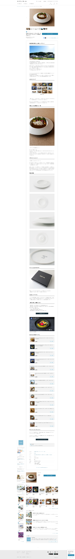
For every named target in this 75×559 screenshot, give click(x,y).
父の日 (35, 454)
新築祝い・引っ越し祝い (49, 454)
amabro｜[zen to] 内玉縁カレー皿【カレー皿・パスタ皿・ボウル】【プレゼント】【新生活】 (44, 402)
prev (27, 17)
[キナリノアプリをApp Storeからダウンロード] (51, 554)
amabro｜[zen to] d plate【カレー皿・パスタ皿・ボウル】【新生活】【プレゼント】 (44, 409)
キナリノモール (18, 6)
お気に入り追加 (71, 557)
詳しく (51, 341)
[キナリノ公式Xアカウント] (53, 552)
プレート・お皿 (43, 451)
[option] (42, 17)
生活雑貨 (35, 451)
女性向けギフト (40, 454)
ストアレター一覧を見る (55, 533)
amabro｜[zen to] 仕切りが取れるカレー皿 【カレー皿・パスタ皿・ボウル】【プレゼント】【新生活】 (44, 345)
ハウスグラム (24, 6)
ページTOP (38, 547)
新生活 (37, 454)
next (57, 17)
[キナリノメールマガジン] (57, 552)
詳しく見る (23, 482)
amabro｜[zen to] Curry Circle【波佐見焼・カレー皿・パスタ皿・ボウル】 (44, 366)
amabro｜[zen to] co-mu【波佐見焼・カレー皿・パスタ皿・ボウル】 (43, 387)
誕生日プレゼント (44, 454)
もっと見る (22, 541)
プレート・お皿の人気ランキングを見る (54, 508)
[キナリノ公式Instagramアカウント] (50, 552)
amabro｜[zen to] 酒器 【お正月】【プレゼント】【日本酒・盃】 (43, 415)
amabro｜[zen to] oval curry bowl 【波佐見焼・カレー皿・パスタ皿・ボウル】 (44, 373)
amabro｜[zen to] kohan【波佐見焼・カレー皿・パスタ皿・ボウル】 (43, 394)
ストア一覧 (21, 6)
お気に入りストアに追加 (53, 541)
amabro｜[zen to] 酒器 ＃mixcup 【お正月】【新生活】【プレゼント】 (44, 422)
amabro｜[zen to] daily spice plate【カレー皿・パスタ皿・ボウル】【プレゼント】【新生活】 (44, 359)
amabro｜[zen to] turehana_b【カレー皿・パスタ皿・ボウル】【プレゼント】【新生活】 (44, 338)
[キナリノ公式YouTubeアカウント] (55, 552)
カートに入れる (50, 475)
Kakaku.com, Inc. (56, 557)
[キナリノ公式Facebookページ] (48, 552)
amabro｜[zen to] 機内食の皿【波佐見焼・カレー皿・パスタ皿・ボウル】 (44, 380)
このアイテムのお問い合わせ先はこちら (43, 467)
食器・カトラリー (39, 451)
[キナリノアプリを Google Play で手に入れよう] (56, 554)
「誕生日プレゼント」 (32, 445)
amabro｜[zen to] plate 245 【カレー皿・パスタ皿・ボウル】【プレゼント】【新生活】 (44, 352)
